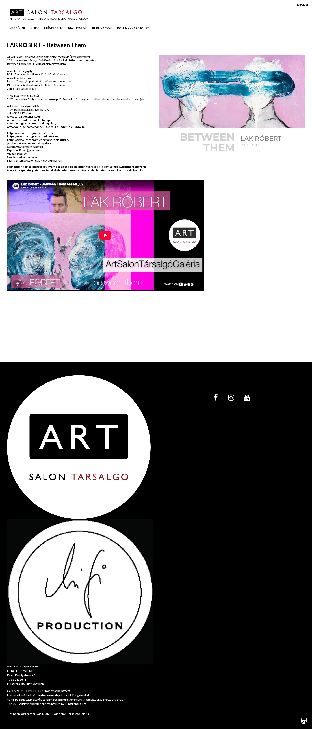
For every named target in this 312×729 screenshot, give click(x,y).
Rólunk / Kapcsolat (133, 28)
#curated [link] (92, 166)
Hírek (35, 28)
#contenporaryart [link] (69, 170)
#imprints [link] (13, 170)
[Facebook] (216, 398)
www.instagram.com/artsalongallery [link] (31, 123)
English (303, 4)
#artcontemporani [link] (103, 170)
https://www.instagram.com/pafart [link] (31, 133)
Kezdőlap (17, 28)
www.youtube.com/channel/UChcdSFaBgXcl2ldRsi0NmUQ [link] (46, 126)
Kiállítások (77, 28)
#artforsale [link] (124, 170)
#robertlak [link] (106, 166)
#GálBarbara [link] (28, 157)
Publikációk (102, 28)
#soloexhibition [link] (74, 166)
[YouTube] (247, 398)
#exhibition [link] (14, 166)
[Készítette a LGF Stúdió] (304, 721)
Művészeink (53, 28)
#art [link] (38, 170)
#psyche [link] (140, 166)
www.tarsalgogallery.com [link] (24, 116)
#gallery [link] (41, 166)
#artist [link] (46, 170)
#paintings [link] (28, 170)
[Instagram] (231, 398)
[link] (28, 120)
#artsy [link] (86, 170)
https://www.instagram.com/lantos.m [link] (32, 136)
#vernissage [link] (56, 166)
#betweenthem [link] (123, 166)
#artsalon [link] (29, 166)
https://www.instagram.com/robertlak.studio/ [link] (38, 139)
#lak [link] (54, 170)
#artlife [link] (138, 170)
